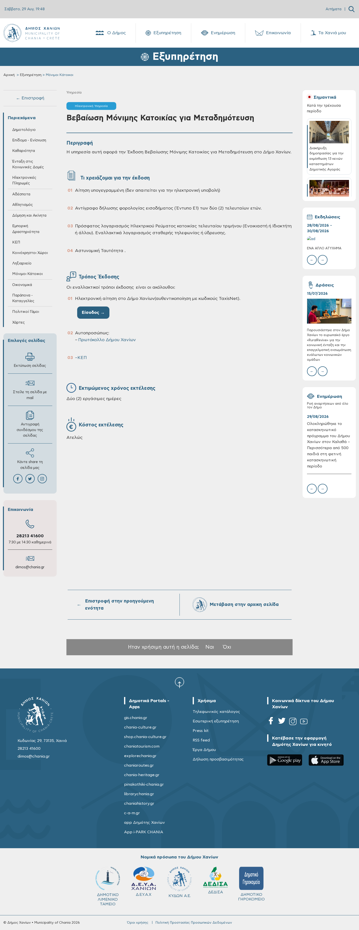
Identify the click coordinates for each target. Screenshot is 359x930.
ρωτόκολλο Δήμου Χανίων (107, 340)
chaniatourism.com (141, 746)
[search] (351, 9)
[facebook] (271, 722)
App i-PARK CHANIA (143, 832)
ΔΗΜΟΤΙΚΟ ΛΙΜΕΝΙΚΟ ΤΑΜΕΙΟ (108, 899)
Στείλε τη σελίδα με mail (30, 395)
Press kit (201, 731)
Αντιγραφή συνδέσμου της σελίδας (30, 430)
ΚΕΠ (82, 358)
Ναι (209, 647)
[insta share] (42, 478)
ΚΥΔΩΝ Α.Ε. (180, 896)
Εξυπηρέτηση (167, 33)
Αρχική (9, 75)
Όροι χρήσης (137, 922)
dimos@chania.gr (29, 567)
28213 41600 (30, 536)
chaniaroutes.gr (139, 765)
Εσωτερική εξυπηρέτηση (216, 721)
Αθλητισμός (22, 205)
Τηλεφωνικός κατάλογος (216, 712)
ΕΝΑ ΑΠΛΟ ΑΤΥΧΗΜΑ (324, 248)
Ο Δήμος (116, 33)
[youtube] (303, 722)
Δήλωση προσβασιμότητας (218, 759)
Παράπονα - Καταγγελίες (23, 298)
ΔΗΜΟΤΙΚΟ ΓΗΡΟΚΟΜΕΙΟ (251, 897)
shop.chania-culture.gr (145, 737)
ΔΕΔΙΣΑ (215, 892)
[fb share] (17, 478)
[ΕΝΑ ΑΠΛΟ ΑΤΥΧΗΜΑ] (329, 239)
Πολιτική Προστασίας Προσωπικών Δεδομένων (193, 922)
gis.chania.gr (135, 718)
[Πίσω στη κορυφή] (179, 683)
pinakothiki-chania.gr (144, 784)
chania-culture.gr (140, 727)
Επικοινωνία (278, 33)
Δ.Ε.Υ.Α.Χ (143, 895)
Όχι (227, 647)
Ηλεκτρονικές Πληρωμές (24, 180)
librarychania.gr (139, 794)
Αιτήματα (333, 9)
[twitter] (281, 722)
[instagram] (292, 722)
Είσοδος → (93, 312)
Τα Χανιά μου (332, 33)
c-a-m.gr (132, 813)
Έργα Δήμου (204, 750)
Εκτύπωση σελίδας (30, 366)
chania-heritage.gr (141, 775)
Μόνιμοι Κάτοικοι (27, 274)
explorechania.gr (140, 756)
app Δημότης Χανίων (144, 822)
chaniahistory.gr (139, 803)
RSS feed (201, 740)
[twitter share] (30, 478)
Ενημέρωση (223, 33)
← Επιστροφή (30, 98)
